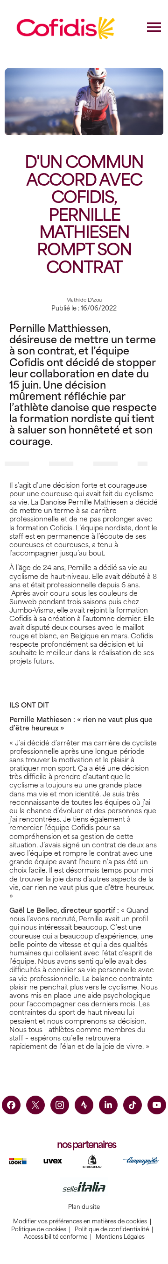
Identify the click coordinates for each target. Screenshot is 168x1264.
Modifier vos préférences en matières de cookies (80, 1221)
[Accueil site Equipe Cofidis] (66, 28)
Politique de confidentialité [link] (112, 1229)
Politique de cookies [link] (38, 1229)
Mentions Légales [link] (120, 1237)
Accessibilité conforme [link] (55, 1237)
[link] (11, 1105)
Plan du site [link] (84, 1207)
